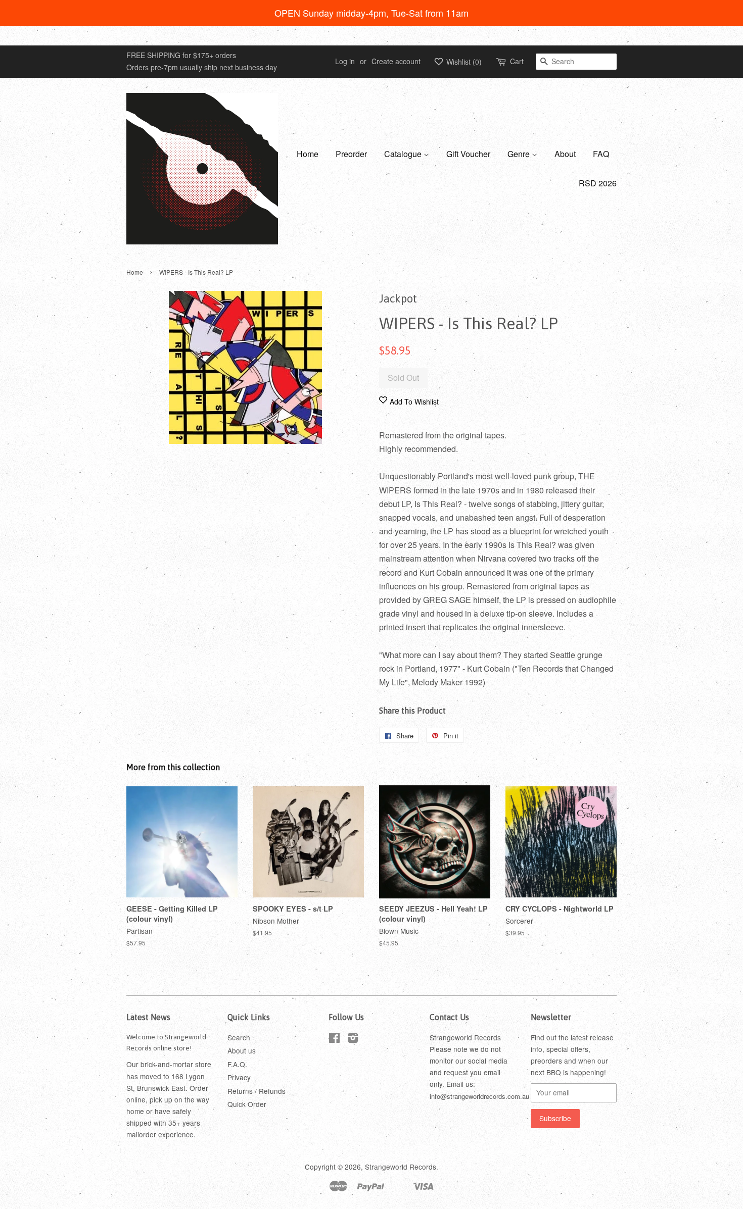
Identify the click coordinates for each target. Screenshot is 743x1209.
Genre (519, 154)
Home (307, 154)
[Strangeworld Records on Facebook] (334, 1039)
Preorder (351, 154)
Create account (396, 61)
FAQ (601, 154)
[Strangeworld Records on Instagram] (352, 1039)
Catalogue (404, 154)
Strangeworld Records (400, 1167)
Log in (345, 61)
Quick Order (246, 1104)
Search (238, 1037)
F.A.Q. (237, 1064)
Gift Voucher (468, 154)
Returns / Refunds (256, 1091)
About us (241, 1050)
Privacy (239, 1077)
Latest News (148, 1017)
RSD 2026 (598, 183)
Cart (517, 61)
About (565, 154)
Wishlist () (463, 62)
